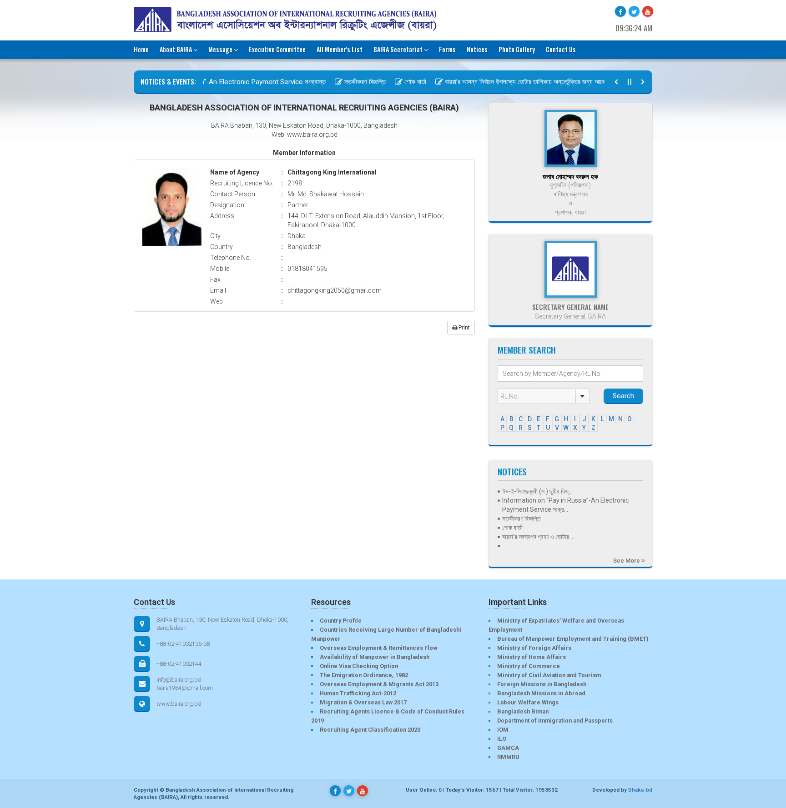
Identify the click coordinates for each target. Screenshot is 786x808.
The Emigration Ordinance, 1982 (364, 675)
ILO (501, 738)
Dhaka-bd (640, 790)
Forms (447, 49)
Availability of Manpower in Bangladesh (374, 656)
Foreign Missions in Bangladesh (541, 684)
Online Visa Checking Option (359, 666)
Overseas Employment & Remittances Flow (378, 647)
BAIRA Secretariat (398, 49)
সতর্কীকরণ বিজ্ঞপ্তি (351, 82)
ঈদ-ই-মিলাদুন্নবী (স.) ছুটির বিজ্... (537, 491)
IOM (503, 729)
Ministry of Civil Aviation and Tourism (549, 675)
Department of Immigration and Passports (555, 720)
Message (220, 49)
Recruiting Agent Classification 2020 (370, 729)
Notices (477, 49)
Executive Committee (277, 49)
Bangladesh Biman (523, 711)
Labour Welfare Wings (528, 702)
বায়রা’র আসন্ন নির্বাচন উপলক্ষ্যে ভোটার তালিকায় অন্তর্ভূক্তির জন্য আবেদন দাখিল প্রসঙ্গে (529, 82)
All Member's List (340, 49)
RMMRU (508, 756)
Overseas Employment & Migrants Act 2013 (379, 684)
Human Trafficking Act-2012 (358, 693)
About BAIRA (176, 49)
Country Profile (341, 620)
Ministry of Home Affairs (531, 656)
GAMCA (508, 747)
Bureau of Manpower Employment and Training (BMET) (572, 638)
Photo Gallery (517, 49)
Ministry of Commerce (528, 666)
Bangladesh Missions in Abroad (541, 693)
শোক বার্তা (402, 82)
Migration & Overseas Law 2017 (363, 702)
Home (141, 49)
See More (627, 560)
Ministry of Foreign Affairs (534, 647)
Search (623, 396)
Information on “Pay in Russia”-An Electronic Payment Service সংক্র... (565, 505)
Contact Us (561, 49)
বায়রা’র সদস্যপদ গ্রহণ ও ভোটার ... (538, 536)
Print (463, 327)
